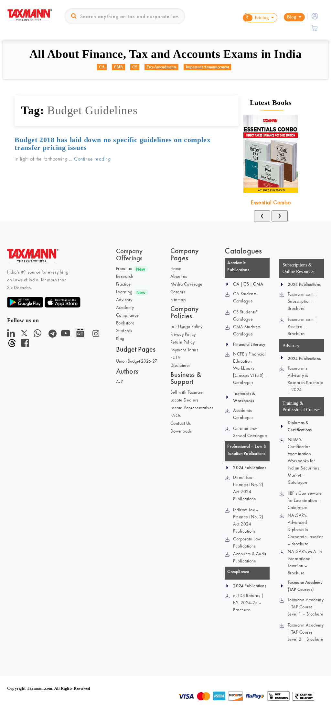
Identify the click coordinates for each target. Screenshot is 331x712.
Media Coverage (186, 284)
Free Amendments (161, 67)
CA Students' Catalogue (245, 297)
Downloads (181, 431)
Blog (120, 338)
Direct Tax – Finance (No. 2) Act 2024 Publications (248, 488)
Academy (125, 307)
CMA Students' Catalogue (247, 330)
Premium (124, 268)
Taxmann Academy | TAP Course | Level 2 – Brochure (306, 632)
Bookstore (125, 323)
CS (134, 67)
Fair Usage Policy (186, 326)
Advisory (124, 299)
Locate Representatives (192, 408)
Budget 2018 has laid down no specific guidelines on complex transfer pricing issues (112, 144)
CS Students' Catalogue (245, 315)
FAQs (175, 415)
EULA (175, 357)
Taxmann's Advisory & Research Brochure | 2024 (306, 378)
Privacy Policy (183, 334)
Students (124, 330)
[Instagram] (94, 335)
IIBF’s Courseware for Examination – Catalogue (305, 500)
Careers (178, 292)
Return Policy (182, 342)
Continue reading (92, 158)
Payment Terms (184, 350)
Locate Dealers (184, 400)
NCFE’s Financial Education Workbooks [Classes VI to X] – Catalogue (250, 368)
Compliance (127, 315)
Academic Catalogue (243, 413)
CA (102, 67)
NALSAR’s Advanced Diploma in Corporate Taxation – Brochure (306, 529)
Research (124, 276)
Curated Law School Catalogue (250, 431)
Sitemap (178, 299)
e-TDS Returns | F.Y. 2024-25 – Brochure (248, 603)
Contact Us (180, 423)
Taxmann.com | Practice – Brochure (302, 326)
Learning (124, 292)
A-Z (119, 382)
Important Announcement (207, 67)
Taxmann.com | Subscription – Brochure (302, 301)
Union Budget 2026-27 (136, 361)
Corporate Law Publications (247, 542)
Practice (123, 284)
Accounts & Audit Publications (249, 557)
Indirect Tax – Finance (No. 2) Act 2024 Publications (248, 520)
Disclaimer (180, 365)
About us (178, 276)
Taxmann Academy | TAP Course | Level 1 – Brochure (306, 607)
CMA (118, 67)
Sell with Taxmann (187, 392)
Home (176, 268)
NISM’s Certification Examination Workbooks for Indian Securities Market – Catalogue (303, 460)
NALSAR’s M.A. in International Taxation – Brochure (305, 562)
